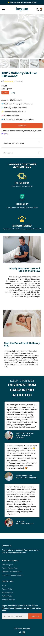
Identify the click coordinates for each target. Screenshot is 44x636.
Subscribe (35, 616)
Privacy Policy (7, 592)
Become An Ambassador (11, 572)
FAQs (4, 585)
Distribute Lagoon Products (12, 575)
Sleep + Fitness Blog (9, 568)
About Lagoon (7, 564)
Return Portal (7, 589)
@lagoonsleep (18, 412)
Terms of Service (8, 599)
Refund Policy (7, 596)
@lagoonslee (22, 448)
